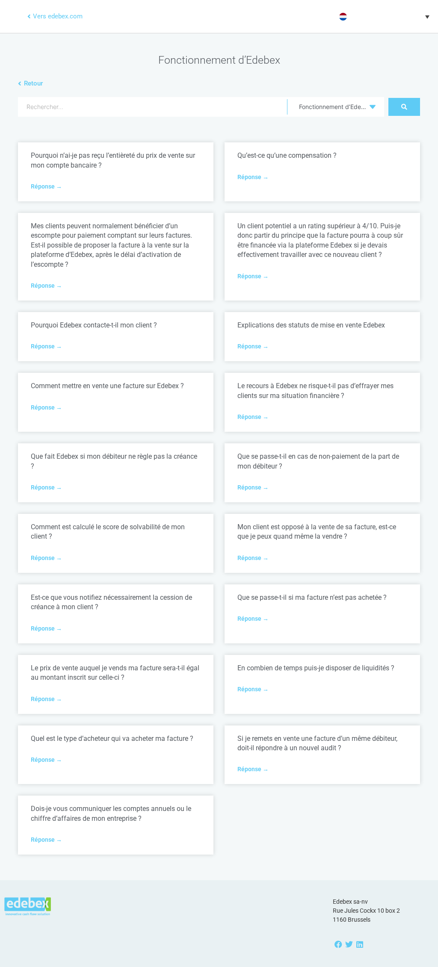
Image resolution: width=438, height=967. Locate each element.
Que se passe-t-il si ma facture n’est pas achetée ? (312, 597)
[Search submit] (404, 107)
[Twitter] (348, 944)
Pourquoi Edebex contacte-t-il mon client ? (94, 325)
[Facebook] (338, 944)
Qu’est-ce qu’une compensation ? (287, 155)
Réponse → (46, 186)
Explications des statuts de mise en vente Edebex (311, 325)
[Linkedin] (359, 944)
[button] (383, 17)
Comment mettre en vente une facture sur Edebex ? (107, 386)
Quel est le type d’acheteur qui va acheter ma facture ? (112, 738)
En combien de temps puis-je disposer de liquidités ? (315, 668)
